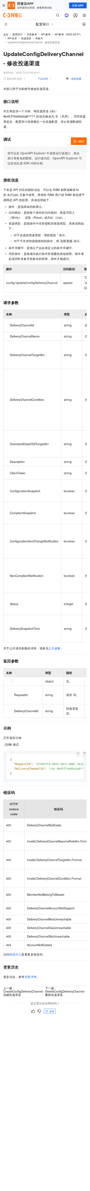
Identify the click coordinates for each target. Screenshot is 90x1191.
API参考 (45, 34)
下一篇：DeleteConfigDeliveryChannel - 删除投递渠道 (65, 991)
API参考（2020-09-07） (68, 34)
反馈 (51, 1011)
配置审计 (18, 34)
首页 (5, 34)
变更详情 (30, 977)
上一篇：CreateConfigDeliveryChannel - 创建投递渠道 (24, 991)
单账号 (39, 38)
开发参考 (32, 34)
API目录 (12, 38)
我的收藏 (76, 78)
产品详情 (43, 78)
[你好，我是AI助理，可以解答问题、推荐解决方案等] (66, 15)
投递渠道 (26, 38)
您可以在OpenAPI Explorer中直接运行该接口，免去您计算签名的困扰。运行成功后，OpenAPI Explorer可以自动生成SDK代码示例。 (45, 158)
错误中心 (15, 954)
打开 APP (77, 5)
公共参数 (55, 648)
